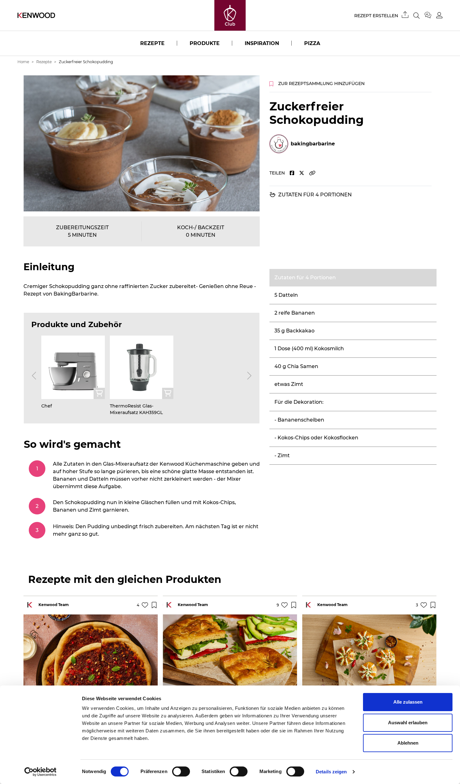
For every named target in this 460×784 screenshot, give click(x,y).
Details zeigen (331, 771)
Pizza (312, 43)
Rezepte (152, 43)
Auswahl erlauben (407, 722)
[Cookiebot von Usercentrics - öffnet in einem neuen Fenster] (40, 771)
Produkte (205, 43)
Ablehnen (407, 743)
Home (23, 61)
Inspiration (262, 43)
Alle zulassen (407, 702)
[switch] (181, 771)
